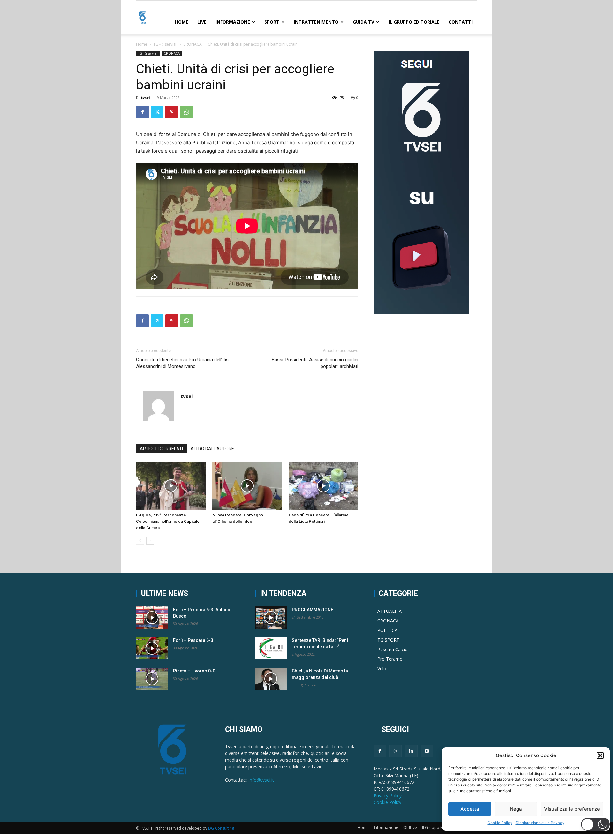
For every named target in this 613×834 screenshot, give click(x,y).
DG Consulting (221, 828)
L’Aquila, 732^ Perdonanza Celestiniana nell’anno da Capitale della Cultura (168, 521)
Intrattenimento (316, 22)
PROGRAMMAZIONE (312, 609)
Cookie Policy (500, 822)
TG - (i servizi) (165, 44)
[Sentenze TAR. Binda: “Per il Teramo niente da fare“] (271, 648)
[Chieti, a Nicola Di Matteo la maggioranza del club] (271, 679)
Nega (516, 809)
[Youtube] (427, 751)
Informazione (233, 22)
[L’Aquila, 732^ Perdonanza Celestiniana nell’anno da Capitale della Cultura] (171, 486)
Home (181, 22)
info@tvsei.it (261, 780)
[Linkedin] (411, 751)
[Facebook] (142, 112)
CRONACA (192, 44)
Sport (271, 22)
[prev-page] (140, 541)
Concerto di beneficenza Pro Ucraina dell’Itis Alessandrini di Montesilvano (182, 363)
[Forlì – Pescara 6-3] (152, 648)
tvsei (145, 97)
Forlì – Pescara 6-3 (193, 640)
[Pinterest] (171, 112)
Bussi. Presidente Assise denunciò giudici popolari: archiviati (315, 363)
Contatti (461, 22)
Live (202, 22)
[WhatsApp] (186, 112)
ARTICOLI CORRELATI (161, 448)
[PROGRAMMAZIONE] (271, 617)
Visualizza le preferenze (572, 809)
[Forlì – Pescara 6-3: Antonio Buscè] (152, 617)
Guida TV (363, 22)
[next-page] (150, 541)
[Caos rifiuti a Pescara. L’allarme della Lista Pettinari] (323, 486)
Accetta (469, 809)
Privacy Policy (388, 796)
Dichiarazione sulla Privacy (540, 822)
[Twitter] (157, 112)
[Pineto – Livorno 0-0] (152, 679)
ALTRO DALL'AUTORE (212, 448)
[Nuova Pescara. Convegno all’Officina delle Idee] (247, 486)
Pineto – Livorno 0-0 (194, 670)
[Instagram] (395, 751)
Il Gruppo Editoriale (414, 22)
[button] (600, 755)
